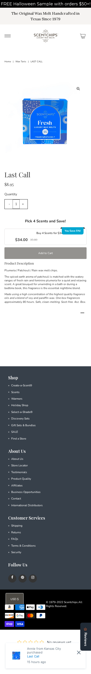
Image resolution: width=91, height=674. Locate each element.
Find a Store (18, 438)
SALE (14, 432)
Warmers (16, 399)
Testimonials (19, 472)
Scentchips (71, 602)
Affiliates (17, 485)
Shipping (16, 525)
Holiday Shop (19, 405)
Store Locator (19, 465)
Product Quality (21, 479)
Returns (16, 532)
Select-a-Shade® (22, 412)
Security (16, 552)
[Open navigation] (7, 36)
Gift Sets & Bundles (23, 425)
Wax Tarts (20, 61)
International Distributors (27, 505)
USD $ (14, 599)
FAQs (14, 539)
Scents (15, 392)
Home (7, 61)
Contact (16, 498)
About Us (17, 459)
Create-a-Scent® (21, 385)
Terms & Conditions (23, 546)
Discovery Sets (20, 418)
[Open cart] (83, 36)
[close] (79, 652)
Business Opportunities (26, 492)
